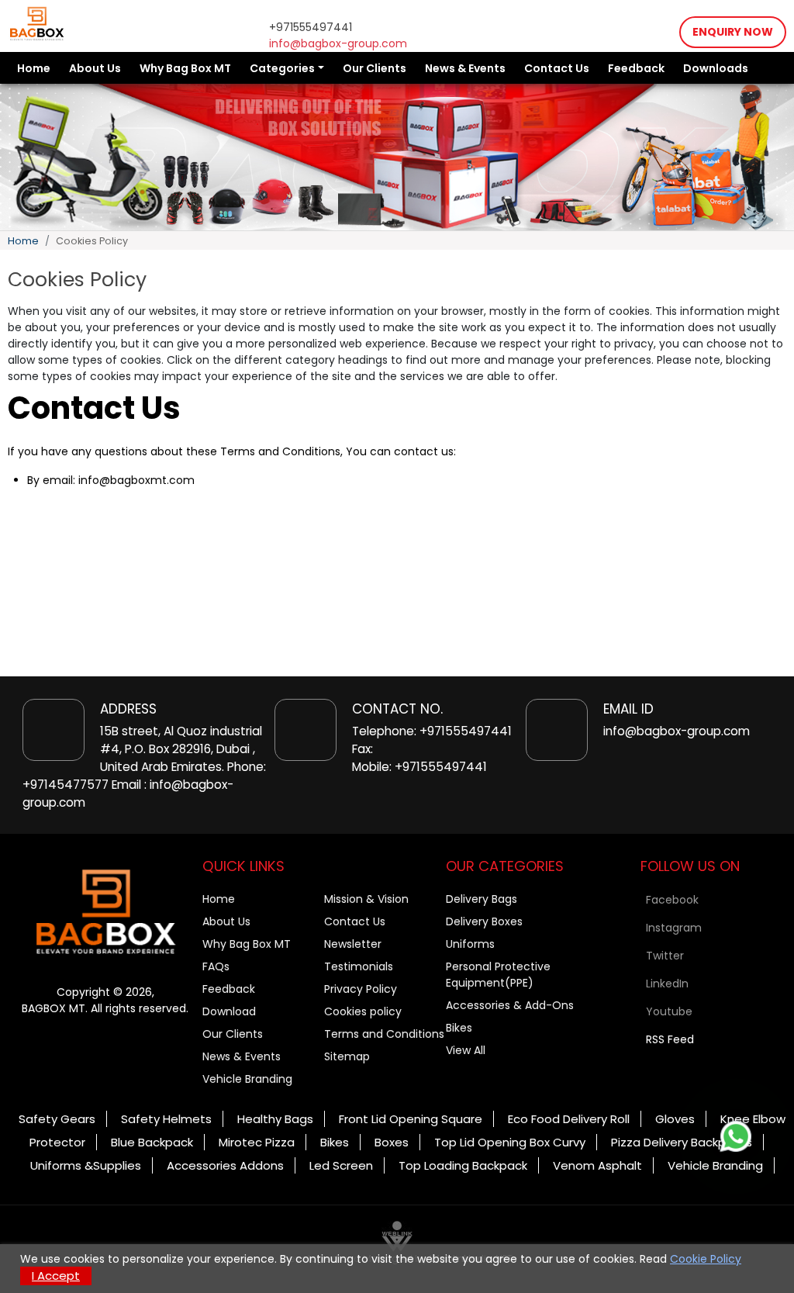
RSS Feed (670, 1039)
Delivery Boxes (484, 921)
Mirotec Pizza (257, 1142)
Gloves (675, 1119)
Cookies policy (363, 1011)
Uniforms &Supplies (85, 1165)
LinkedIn (667, 983)
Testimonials (358, 966)
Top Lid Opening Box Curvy (509, 1142)
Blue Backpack (152, 1142)
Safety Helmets (166, 1119)
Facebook (672, 900)
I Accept (56, 1275)
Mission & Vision (366, 899)
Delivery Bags (481, 899)
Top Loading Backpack (463, 1165)
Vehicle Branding (247, 1079)
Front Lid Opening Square (410, 1119)
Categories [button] (282, 68)
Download (229, 1011)
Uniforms (470, 944)
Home (33, 68)
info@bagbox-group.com (338, 43)
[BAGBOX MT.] (105, 912)
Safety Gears (57, 1119)
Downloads (715, 68)
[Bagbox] (37, 23)
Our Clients (374, 68)
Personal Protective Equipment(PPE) (498, 974)
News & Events (465, 68)
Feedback (636, 68)
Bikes (459, 1027)
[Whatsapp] (736, 1136)
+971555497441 (310, 27)
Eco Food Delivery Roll (569, 1119)
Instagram (674, 927)
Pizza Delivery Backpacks (681, 1142)
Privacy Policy (360, 989)
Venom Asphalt (597, 1165)
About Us (95, 68)
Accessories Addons (225, 1165)
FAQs (216, 966)
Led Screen (341, 1165)
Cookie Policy (705, 1259)
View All (465, 1050)
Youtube (669, 1011)
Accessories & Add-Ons (510, 1005)
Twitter (665, 955)
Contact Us (556, 68)
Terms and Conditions (384, 1034)
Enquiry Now (732, 32)
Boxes (392, 1142)
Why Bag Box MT (185, 68)
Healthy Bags (275, 1119)
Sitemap (347, 1056)
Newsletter (352, 944)
